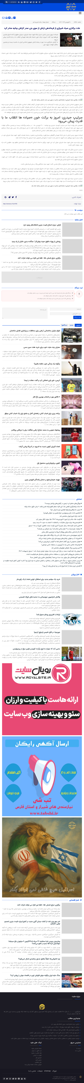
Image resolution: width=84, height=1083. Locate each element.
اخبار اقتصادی (74, 900)
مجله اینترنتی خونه (36, 1048)
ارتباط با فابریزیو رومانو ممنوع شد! (48, 615)
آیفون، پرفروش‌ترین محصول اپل (48, 463)
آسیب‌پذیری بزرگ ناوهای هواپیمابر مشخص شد (65, 548)
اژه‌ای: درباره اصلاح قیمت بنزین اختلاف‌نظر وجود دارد (42, 225)
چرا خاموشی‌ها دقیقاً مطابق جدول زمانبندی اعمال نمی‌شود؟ (39, 959)
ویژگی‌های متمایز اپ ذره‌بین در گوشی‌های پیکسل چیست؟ (62, 503)
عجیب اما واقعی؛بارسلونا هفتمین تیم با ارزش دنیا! (65, 510)
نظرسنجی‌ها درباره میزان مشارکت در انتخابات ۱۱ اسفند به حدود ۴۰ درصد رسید (56, 522)
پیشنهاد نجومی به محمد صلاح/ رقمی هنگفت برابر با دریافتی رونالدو (35, 430)
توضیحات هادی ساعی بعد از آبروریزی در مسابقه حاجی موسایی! (61, 545)
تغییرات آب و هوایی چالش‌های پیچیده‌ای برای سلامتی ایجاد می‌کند (59, 538)
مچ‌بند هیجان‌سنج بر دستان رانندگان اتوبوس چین (42, 479)
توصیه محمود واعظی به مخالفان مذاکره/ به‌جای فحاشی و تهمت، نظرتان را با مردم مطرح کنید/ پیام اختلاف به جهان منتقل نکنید (45, 1038)
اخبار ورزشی (75, 574)
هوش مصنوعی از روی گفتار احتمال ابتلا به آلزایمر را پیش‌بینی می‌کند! (59, 541)
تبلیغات (40, 1071)
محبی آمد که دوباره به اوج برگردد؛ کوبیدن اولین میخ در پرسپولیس (36, 649)
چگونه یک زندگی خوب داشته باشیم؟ (47, 363)
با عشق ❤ (67, 1080)
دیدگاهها (64, 325)
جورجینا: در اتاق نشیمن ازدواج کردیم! (47, 632)
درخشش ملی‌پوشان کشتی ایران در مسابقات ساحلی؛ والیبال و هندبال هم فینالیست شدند (53, 554)
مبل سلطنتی (38, 1062)
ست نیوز (72, 1011)
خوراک (54, 1071)
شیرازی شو (38, 1058)
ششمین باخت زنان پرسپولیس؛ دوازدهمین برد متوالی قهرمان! (61, 513)
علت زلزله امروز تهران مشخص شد (70, 516)
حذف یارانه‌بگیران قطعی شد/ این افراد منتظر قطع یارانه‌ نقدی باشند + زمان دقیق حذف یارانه (52, 506)
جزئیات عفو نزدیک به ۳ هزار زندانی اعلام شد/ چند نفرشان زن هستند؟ (58, 529)
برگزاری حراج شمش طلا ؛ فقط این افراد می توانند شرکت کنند (39, 258)
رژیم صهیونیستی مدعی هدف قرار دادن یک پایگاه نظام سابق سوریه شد (58, 535)
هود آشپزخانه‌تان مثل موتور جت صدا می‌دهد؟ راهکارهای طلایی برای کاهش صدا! (55, 557)
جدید (71, 325)
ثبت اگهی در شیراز (36, 1051)
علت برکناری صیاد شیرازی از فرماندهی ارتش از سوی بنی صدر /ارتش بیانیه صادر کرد (42, 28)
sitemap (47, 1071)
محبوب (78, 325)
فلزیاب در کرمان (37, 1055)
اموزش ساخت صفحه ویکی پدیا (33, 1064)
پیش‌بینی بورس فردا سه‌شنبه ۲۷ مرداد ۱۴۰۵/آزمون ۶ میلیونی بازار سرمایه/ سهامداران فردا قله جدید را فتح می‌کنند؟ (34, 942)
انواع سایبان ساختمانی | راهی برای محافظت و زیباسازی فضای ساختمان (35, 330)
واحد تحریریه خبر (37, 22)
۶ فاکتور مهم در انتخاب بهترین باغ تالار (46, 397)
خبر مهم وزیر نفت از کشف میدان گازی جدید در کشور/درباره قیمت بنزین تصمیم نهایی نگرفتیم (32, 922)
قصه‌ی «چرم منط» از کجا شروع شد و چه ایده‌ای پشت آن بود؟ (61, 566)
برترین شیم (38, 1060)
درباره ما (78, 1048)
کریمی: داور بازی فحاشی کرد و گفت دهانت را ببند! (42, 380)
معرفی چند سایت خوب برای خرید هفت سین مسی (42, 347)
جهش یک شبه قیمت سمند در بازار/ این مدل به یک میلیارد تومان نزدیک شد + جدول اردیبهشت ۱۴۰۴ (49, 551)
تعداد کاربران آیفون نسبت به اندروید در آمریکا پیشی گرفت (39, 446)
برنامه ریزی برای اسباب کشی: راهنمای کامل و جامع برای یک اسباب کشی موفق (32, 413)
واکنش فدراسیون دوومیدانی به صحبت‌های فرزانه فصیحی (39, 597)
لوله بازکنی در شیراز (36, 1053)
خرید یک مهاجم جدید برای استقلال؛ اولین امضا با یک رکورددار (38, 579)
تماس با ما (78, 1051)
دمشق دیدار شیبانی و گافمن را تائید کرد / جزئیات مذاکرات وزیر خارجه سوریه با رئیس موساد (54, 1036)
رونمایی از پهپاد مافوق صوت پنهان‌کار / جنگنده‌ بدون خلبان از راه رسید (36, 241)
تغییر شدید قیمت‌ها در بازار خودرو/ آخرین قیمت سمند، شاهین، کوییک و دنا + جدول (54, 526)
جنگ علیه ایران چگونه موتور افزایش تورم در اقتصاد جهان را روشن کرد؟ (35, 975)
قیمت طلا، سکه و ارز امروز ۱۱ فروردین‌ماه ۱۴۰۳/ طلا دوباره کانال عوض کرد (58, 519)
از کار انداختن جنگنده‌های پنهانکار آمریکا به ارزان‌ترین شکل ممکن (61, 532)
